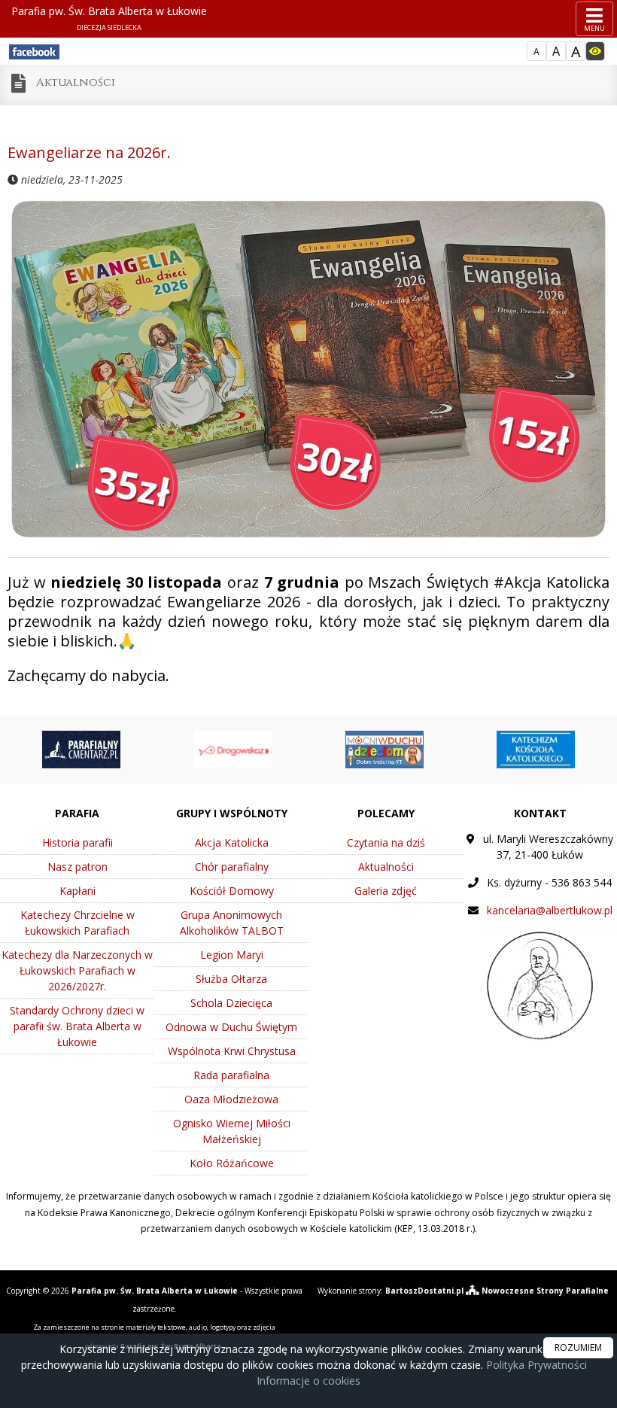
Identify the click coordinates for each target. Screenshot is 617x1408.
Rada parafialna (231, 1075)
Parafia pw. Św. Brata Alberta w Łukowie (109, 18)
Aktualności (75, 82)
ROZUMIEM (578, 1347)
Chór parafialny (232, 866)
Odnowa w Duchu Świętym (231, 1027)
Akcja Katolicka (232, 842)
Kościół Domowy (232, 890)
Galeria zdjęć (385, 890)
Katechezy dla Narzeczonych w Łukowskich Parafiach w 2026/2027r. (77, 970)
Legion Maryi (231, 954)
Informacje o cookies (308, 1380)
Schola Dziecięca (231, 1003)
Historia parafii (77, 842)
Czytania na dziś (386, 842)
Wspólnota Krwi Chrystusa (232, 1051)
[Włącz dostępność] (595, 51)
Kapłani (77, 890)
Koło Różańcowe (232, 1163)
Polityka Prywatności (535, 1365)
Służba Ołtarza (231, 979)
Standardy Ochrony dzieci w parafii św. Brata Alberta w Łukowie (77, 1026)
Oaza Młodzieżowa (231, 1099)
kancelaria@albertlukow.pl (549, 910)
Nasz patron (77, 866)
